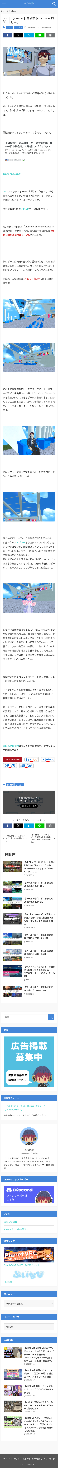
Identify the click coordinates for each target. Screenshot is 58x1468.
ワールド (18, 27)
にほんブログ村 (11, 745)
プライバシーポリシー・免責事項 (16, 1458)
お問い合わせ (37, 1458)
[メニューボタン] (4, 4)
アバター (20, 542)
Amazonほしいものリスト (16, 1229)
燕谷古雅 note (10, 1221)
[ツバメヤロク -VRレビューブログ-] (29, 4)
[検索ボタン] (54, 4)
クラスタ (24, 208)
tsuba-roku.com (11, 173)
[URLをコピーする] (50, 35)
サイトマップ (49, 1458)
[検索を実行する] (51, 1017)
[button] (7, 35)
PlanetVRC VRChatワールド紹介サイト (22, 1265)
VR (4, 191)
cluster (9, 27)
